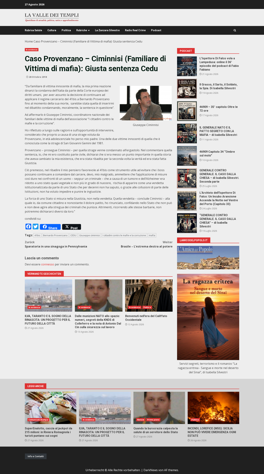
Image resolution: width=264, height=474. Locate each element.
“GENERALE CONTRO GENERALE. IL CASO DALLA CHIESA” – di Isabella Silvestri (187, 223)
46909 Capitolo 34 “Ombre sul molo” (187, 156)
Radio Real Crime (135, 30)
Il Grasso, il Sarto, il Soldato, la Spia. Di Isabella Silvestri (187, 89)
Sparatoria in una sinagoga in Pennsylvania (56, 244)
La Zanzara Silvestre (107, 30)
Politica (66, 30)
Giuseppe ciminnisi (89, 235)
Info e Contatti (36, 456)
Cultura (51, 30)
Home (29, 41)
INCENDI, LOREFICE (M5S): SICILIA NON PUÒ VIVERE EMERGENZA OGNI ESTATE (213, 408)
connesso (47, 264)
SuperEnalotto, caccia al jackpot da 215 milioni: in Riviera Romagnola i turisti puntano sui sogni (50, 408)
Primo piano (153, 419)
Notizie (140, 419)
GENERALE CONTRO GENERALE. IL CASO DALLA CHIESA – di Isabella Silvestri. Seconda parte (187, 178)
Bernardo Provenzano (55, 235)
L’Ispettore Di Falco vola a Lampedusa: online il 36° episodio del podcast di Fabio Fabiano (187, 66)
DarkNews (150, 470)
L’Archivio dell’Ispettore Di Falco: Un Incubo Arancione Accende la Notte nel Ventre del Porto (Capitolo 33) (187, 201)
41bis (37, 235)
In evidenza (31, 49)
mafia (152, 235)
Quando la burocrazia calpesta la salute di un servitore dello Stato (159, 408)
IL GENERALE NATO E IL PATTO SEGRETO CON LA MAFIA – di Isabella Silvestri (187, 133)
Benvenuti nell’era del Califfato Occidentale (149, 295)
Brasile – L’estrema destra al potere (147, 244)
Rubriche (81, 30)
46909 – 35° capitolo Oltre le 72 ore (187, 111)
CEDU (73, 235)
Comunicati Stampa (38, 419)
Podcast (156, 30)
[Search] (235, 30)
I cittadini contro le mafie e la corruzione (124, 235)
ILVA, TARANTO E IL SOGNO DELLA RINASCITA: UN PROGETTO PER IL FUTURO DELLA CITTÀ (48, 295)
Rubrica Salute (33, 30)
